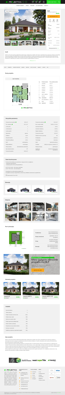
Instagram (34, 378)
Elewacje (23, 67)
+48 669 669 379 (24, 384)
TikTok (33, 375)
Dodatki (44, 67)
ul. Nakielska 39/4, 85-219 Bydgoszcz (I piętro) (24, 374)
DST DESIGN (59, 392)
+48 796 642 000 (24, 386)
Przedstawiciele (42, 373)
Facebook (34, 371)
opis (47, 67)
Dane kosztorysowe (16, 67)
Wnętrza (27, 67)
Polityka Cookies (42, 380)
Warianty (39, 67)
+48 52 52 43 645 (23, 2)
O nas (40, 371)
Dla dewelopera (39, 5)
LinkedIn (33, 377)
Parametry (10, 67)
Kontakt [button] (46, 5)
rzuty (5, 67)
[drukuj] (57, 20)
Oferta (27, 5)
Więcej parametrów (53, 48)
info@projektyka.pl (26, 2)
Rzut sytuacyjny (33, 67)
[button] (44, 25)
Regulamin (41, 378)
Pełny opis (32, 60)
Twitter (33, 373)
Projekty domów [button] (20, 5)
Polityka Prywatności (41, 376)
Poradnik (32, 5)
